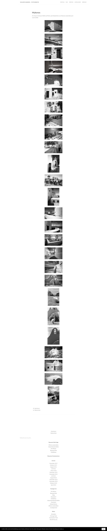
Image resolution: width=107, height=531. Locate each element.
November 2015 (54, 474)
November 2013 (54, 481)
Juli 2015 (53, 476)
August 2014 (53, 477)
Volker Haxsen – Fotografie (29, 2)
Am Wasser (53, 448)
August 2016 (53, 467)
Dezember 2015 (53, 472)
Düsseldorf (53, 496)
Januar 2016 (53, 470)
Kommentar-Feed (53, 517)
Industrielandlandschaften (53, 500)
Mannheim (53, 502)
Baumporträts (53, 450)
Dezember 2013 (53, 479)
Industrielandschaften (53, 446)
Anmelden (53, 514)
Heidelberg (53, 452)
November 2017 (54, 463)
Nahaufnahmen (53, 504)
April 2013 (53, 485)
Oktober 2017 (53, 465)
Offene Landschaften (53, 445)
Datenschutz (37, 410)
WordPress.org (53, 519)
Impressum (37, 408)
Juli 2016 (53, 468)
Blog (53, 495)
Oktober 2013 (53, 483)
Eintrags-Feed (53, 516)
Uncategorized (53, 507)
